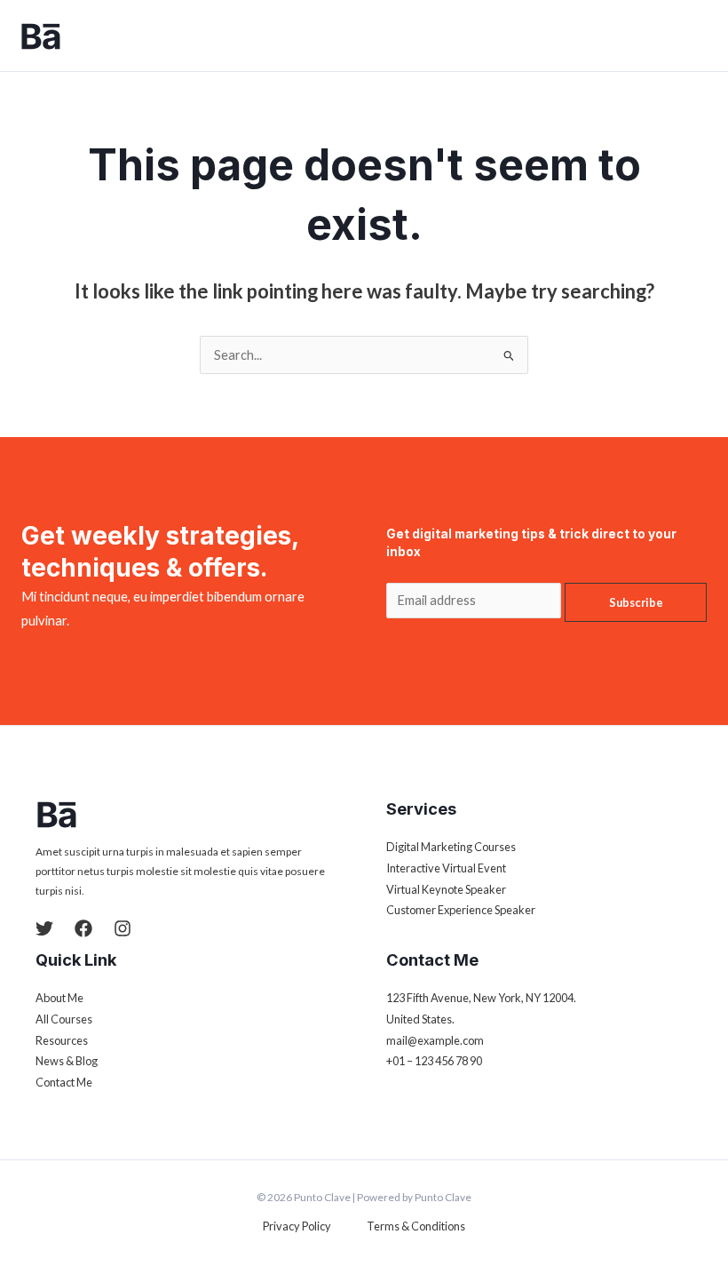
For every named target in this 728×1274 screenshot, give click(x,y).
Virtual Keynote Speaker (446, 889)
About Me (59, 998)
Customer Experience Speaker (460, 910)
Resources (62, 1040)
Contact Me (64, 1082)
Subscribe (636, 602)
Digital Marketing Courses (451, 847)
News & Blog (67, 1061)
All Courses (64, 1019)
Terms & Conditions (416, 1226)
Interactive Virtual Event (446, 868)
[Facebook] (83, 928)
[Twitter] (44, 928)
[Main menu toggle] (697, 35)
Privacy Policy (297, 1226)
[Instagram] (122, 928)
